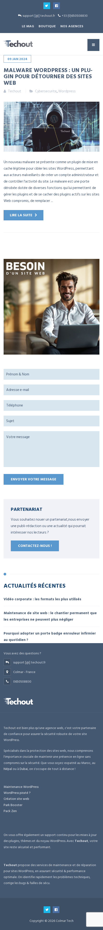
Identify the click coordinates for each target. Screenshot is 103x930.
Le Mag (28, 26)
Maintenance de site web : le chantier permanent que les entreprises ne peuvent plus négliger (50, 616)
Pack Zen (10, 811)
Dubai (24, 769)
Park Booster (13, 805)
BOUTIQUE (47, 26)
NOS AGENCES (71, 26)
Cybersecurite (46, 91)
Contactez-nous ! (35, 546)
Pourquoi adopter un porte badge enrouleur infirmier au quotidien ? (50, 636)
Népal (8, 769)
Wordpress (67, 91)
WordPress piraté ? (17, 793)
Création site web (16, 799)
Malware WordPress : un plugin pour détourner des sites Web (48, 76)
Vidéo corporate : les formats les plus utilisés (42, 599)
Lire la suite (21, 215)
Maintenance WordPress (21, 787)
